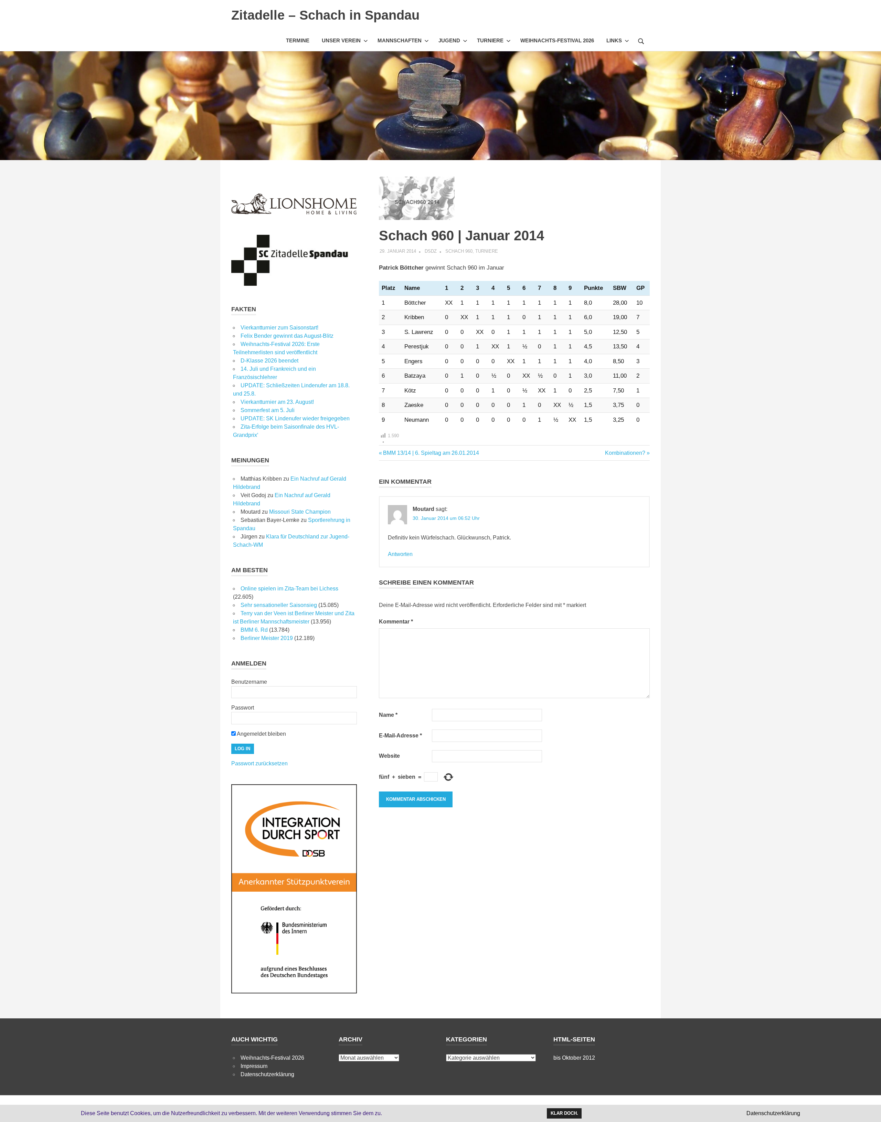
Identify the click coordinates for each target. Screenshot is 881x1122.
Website (389, 756)
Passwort (242, 708)
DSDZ (431, 251)
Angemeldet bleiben (261, 734)
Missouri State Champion (300, 512)
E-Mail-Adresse (400, 735)
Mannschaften (400, 40)
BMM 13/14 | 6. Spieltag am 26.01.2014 (431, 453)
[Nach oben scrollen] (869, 1110)
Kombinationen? (625, 453)
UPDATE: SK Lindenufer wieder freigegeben (295, 418)
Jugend (449, 40)
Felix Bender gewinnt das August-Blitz (287, 336)
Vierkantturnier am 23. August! (277, 402)
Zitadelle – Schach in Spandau (325, 15)
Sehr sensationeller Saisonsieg (279, 605)
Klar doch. (564, 1113)
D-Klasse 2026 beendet (269, 361)
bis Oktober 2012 (574, 1058)
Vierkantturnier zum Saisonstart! (279, 328)
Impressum (254, 1066)
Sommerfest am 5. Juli (268, 410)
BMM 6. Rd (254, 630)
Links (614, 40)
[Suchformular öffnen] (641, 40)
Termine (297, 40)
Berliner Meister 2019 (267, 638)
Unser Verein (341, 40)
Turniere (490, 40)
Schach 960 (459, 251)
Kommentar (396, 622)
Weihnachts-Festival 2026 (557, 40)
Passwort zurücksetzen (259, 763)
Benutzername (249, 682)
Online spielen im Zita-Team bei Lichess (289, 588)
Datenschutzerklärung (267, 1074)
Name (388, 715)
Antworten (400, 554)
